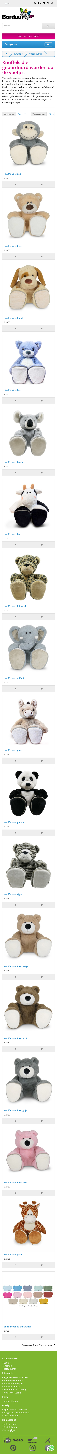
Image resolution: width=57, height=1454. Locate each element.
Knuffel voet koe (12, 534)
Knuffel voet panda (14, 822)
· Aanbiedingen (10, 1401)
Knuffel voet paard (13, 750)
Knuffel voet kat (12, 389)
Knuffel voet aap (12, 173)
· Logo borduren (10, 1415)
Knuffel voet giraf (13, 1254)
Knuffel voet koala (13, 462)
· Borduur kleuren (11, 1386)
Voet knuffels (35, 53)
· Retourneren (9, 1368)
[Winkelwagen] (48, 3)
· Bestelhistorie (9, 1427)
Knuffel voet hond (13, 318)
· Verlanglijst (8, 1430)
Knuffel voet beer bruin (16, 1038)
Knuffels (18, 53)
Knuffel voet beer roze (15, 1182)
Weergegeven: (39, 114)
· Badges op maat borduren (16, 1412)
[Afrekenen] (52, 3)
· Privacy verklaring (11, 1392)
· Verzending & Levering (14, 1389)
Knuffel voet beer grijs (15, 1110)
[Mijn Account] (39, 3)
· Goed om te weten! (12, 1380)
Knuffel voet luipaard (15, 606)
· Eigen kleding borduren (15, 1409)
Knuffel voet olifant (14, 678)
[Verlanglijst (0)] (44, 3)
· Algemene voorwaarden (15, 1377)
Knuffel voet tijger (13, 894)
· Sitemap (7, 1365)
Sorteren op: (9, 114)
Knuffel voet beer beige (16, 966)
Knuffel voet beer (13, 246)
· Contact (6, 1362)
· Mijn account (9, 1424)
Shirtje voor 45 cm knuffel (17, 1326)
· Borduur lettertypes (13, 1383)
